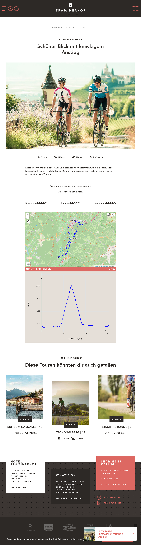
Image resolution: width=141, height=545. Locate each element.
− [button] (28, 217)
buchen (136, 10)
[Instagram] (99, 503)
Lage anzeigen (18, 487)
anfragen (135, 7)
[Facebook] (99, 497)
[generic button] (135, 525)
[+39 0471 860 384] (16, 8)
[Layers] (28, 264)
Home (55, 27)
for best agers (112, 497)
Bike (60, 27)
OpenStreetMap (104, 266)
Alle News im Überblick (69, 498)
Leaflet (96, 266)
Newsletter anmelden (113, 484)
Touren (66, 27)
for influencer (112, 503)
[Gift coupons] (10, 8)
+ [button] (28, 214)
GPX (111, 269)
